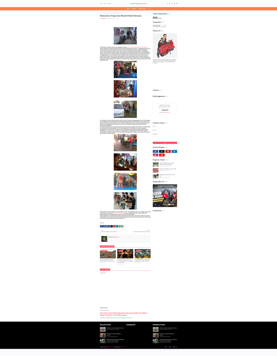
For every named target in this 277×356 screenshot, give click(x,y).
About (105, 3)
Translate (163, 26)
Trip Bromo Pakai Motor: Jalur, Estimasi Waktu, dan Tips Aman (107, 260)
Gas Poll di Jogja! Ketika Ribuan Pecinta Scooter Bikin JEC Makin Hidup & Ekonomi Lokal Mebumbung (123, 314)
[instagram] (172, 3)
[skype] (176, 3)
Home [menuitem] (128, 8)
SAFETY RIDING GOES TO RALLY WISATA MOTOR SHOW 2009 (166, 163)
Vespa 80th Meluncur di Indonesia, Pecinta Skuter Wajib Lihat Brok (142, 260)
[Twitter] (111, 226)
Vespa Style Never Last (138, 3)
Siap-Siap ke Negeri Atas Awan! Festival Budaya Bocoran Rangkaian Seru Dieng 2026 (125, 261)
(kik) (125, 218)
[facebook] (167, 3)
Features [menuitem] (134, 8)
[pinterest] (174, 3)
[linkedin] (174, 151)
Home (101, 3)
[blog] (168, 155)
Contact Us (175, 346)
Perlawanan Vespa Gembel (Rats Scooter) (114, 334)
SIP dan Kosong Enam (119, 213)
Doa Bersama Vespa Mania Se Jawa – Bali (167, 175)
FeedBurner (168, 112)
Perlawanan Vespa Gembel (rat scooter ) (115, 328)
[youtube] (162, 155)
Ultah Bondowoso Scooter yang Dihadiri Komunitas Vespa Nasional (115, 340)
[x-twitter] (170, 3)
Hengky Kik (103, 18)
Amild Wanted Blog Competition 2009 (167, 168)
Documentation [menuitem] (142, 8)
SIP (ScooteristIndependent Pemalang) (137, 47)
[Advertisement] (165, 77)
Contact (109, 3)
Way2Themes (111, 346)
